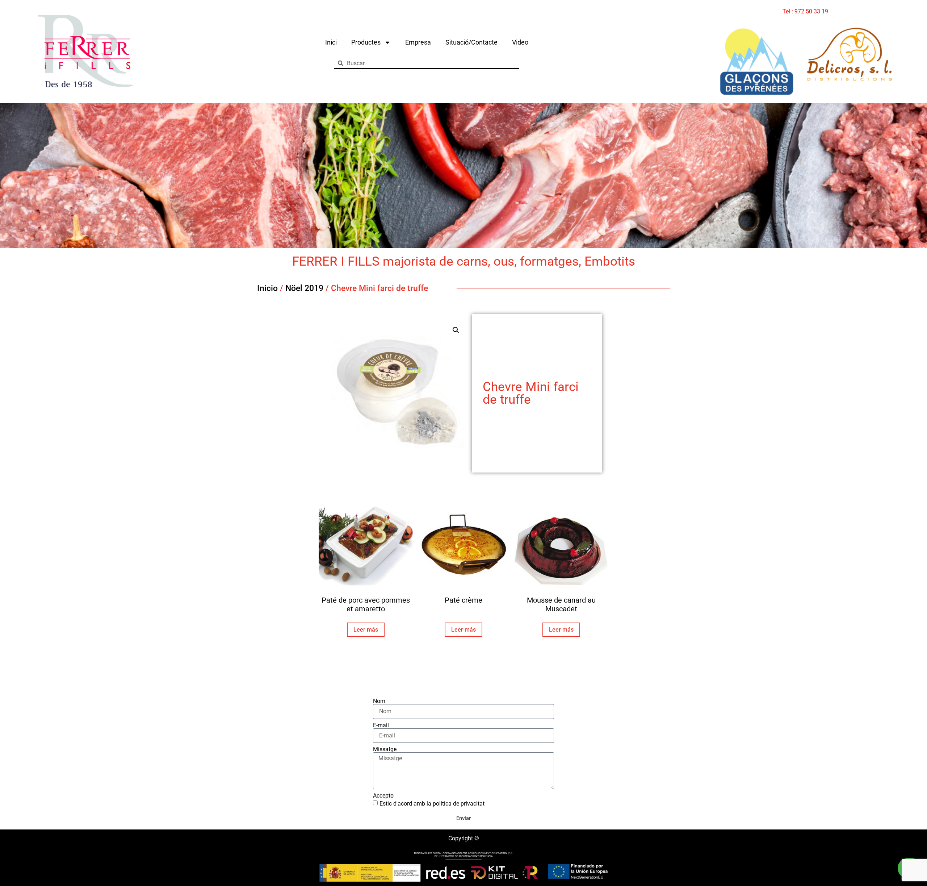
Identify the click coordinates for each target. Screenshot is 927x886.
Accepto (383, 796)
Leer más (365, 629)
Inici (331, 42)
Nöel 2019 (304, 288)
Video (520, 42)
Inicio (267, 288)
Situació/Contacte (471, 42)
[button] (455, 330)
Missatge (385, 749)
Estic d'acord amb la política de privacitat (432, 803)
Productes (366, 42)
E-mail (381, 725)
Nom (379, 701)
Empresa (418, 42)
